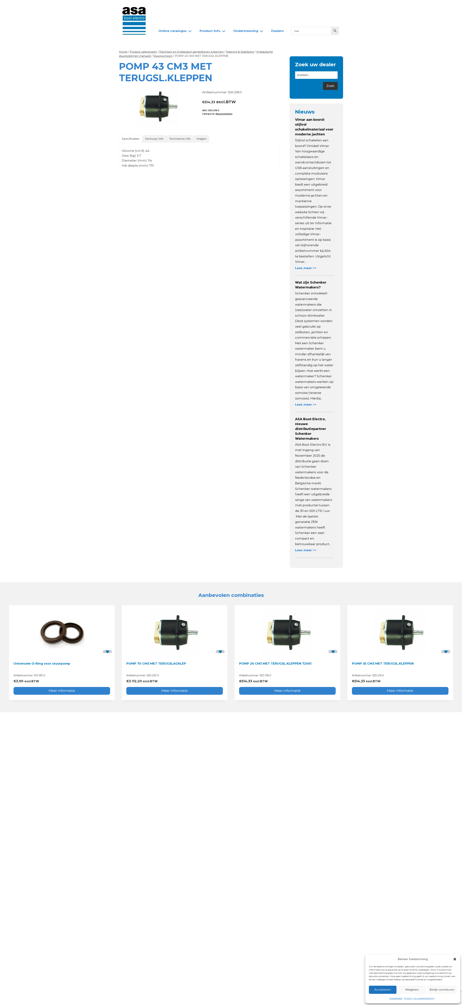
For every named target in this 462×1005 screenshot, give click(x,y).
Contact (234, 6)
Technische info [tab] (180, 138)
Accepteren (382, 989)
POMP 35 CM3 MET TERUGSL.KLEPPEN (383, 663)
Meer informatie (62, 691)
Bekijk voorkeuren (442, 989)
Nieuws (161, 6)
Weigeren (412, 989)
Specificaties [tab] (130, 138)
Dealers (215, 6)
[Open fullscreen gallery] (192, 125)
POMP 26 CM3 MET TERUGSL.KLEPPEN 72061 (275, 663)
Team (198, 6)
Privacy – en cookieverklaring (419, 998)
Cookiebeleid (395, 998)
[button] (455, 959)
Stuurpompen (223, 113)
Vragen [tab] (201, 138)
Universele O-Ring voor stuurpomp (42, 663)
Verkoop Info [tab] (154, 138)
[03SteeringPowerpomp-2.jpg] (157, 106)
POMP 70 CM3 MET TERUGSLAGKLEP (156, 663)
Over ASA (180, 6)
